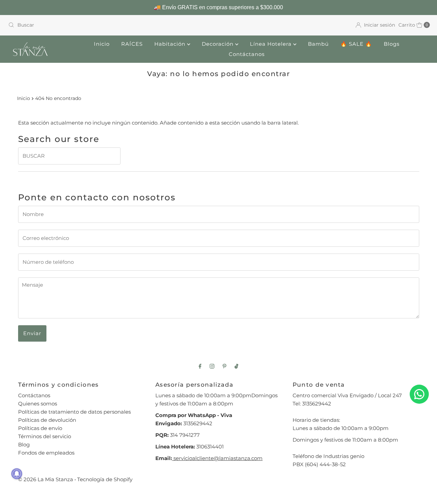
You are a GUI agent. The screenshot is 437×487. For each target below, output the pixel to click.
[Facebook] (200, 366)
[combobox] (110, 25)
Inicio (102, 44)
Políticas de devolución (47, 420)
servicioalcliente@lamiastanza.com (217, 458)
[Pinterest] (224, 366)
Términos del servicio (44, 436)
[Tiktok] (236, 366)
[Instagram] (212, 366)
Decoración (218, 44)
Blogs (391, 44)
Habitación (170, 44)
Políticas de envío (40, 428)
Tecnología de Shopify (104, 479)
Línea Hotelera (271, 44)
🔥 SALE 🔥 (356, 44)
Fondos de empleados (46, 452)
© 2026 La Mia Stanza (45, 479)
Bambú (318, 44)
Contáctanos (247, 54)
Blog (24, 444)
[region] (218, 7)
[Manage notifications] (17, 473)
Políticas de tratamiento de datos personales (74, 412)
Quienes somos (37, 403)
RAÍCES (132, 44)
